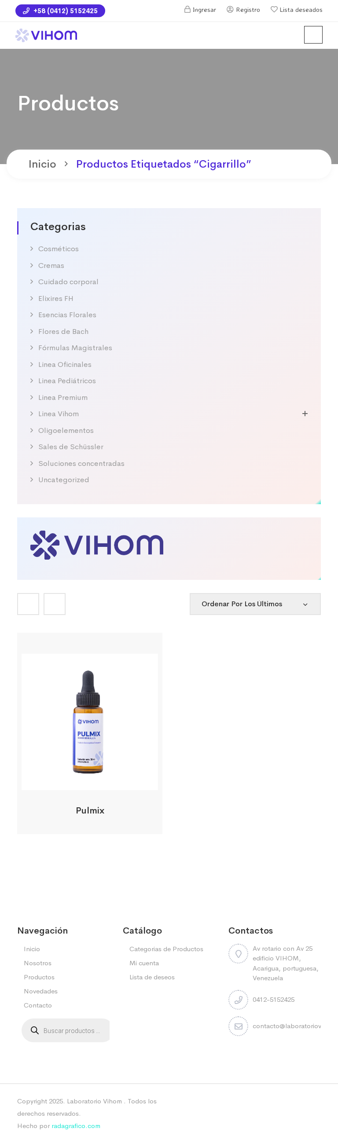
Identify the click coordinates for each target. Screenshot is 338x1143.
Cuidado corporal (68, 281)
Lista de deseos (152, 977)
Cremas (51, 265)
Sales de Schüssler (70, 446)
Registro (248, 9)
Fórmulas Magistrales (75, 347)
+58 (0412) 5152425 (65, 11)
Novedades (41, 991)
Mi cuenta (144, 963)
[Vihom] (96, 544)
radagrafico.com (75, 1125)
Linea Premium (63, 397)
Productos (39, 977)
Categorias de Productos (166, 949)
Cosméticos (58, 248)
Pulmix (90, 810)
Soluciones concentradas (81, 463)
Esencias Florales (67, 314)
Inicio (42, 164)
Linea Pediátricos (67, 380)
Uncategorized (63, 479)
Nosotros (37, 963)
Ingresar (204, 9)
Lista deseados (301, 9)
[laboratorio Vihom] (46, 34)
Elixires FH (55, 298)
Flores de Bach (63, 331)
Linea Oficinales (65, 364)
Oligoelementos (66, 430)
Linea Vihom (58, 413)
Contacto (38, 1005)
